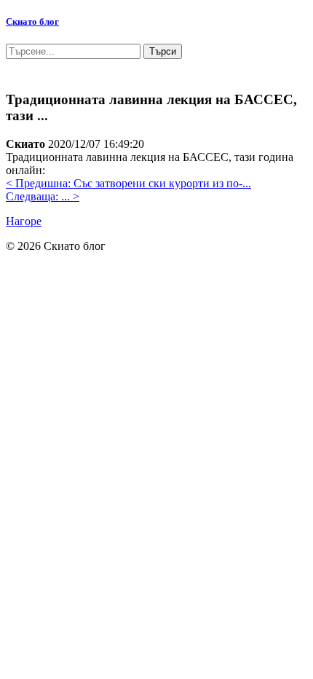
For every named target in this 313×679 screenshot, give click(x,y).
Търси (162, 51)
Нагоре (23, 221)
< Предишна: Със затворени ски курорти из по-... (128, 183)
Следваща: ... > (42, 196)
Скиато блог (32, 21)
